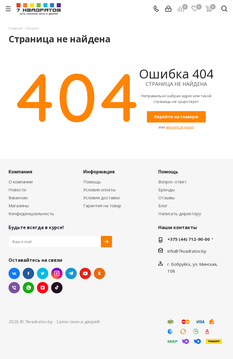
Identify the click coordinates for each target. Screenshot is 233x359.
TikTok (57, 287)
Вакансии (18, 197)
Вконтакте (14, 273)
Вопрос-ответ (172, 181)
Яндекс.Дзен (42, 287)
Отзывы (166, 197)
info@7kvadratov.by (186, 251)
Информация (99, 172)
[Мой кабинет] (168, 9)
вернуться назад (180, 127)
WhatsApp (28, 287)
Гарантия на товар (102, 205)
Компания (20, 172)
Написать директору (179, 213)
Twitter (42, 273)
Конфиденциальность (31, 213)
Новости (17, 189)
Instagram (57, 273)
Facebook (28, 273)
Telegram (71, 273)
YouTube (85, 273)
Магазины (19, 205)
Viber (14, 287)
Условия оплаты (99, 189)
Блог (163, 205)
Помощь (92, 181)
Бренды (166, 189)
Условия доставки (101, 197)
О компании (21, 181)
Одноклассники (99, 273)
